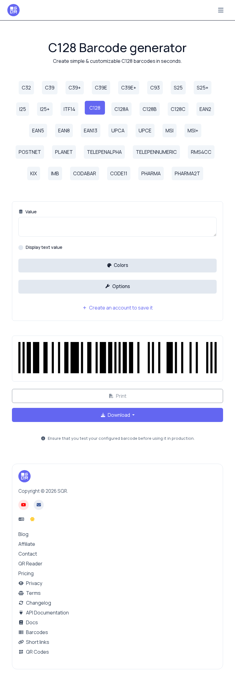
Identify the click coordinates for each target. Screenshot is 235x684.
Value (30, 212)
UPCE (145, 130)
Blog (23, 534)
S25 (178, 87)
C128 (94, 107)
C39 (49, 87)
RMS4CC (201, 152)
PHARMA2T (187, 173)
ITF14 (69, 109)
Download (119, 415)
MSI (169, 130)
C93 (155, 87)
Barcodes (36, 632)
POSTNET (30, 152)
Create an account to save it (120, 307)
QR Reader (30, 563)
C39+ (75, 87)
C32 (26, 87)
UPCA (118, 130)
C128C (178, 109)
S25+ (202, 87)
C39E (101, 87)
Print (120, 396)
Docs (31, 622)
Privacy (33, 583)
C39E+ (128, 87)
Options (120, 286)
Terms (33, 593)
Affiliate (26, 544)
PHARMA (151, 173)
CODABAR (84, 173)
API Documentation (47, 612)
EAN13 (90, 130)
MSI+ (193, 130)
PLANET (64, 152)
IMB (55, 173)
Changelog (38, 602)
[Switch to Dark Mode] (32, 519)
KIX (33, 173)
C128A (121, 109)
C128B (150, 109)
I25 (22, 109)
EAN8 (64, 130)
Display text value (44, 247)
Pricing (26, 573)
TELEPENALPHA (104, 152)
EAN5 (38, 130)
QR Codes (37, 651)
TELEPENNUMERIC (156, 152)
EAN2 (205, 109)
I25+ (45, 109)
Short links (37, 642)
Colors (120, 265)
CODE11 (118, 173)
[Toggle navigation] (221, 10)
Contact (27, 553)
